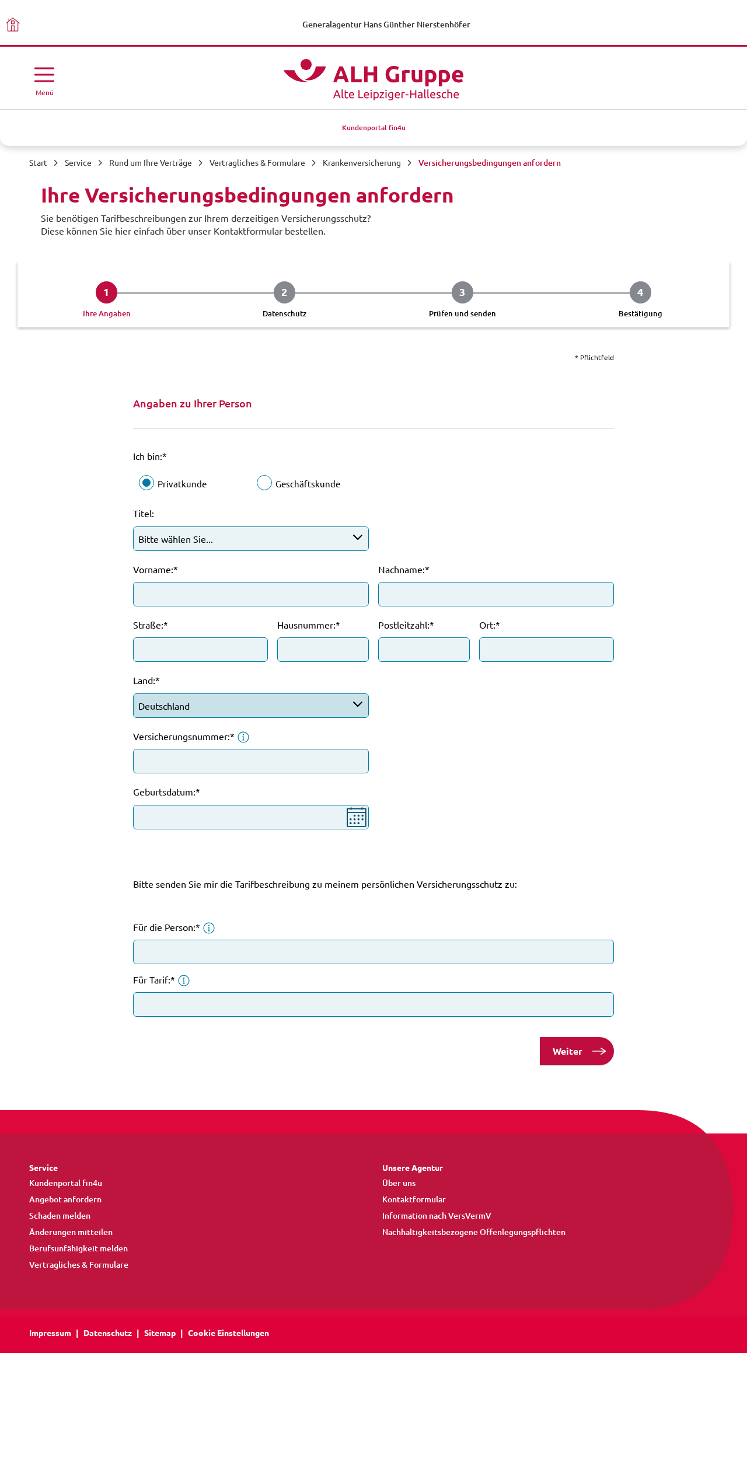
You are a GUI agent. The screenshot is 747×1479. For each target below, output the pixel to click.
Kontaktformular (414, 1199)
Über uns (399, 1183)
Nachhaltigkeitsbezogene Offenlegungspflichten (474, 1232)
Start (38, 163)
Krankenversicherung (362, 163)
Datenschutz (107, 1333)
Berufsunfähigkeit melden (78, 1248)
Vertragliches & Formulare (257, 163)
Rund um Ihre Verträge (150, 163)
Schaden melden (59, 1215)
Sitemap (160, 1333)
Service (78, 163)
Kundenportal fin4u (65, 1183)
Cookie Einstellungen (228, 1333)
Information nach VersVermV (436, 1215)
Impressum (50, 1333)
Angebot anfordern (65, 1199)
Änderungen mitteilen (71, 1232)
